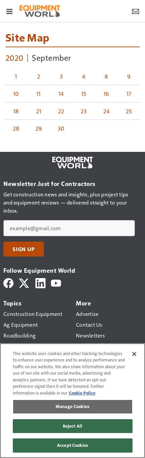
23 (84, 111)
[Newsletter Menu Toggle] (136, 10)
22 (61, 111)
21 (38, 111)
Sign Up (23, 249)
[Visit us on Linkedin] (40, 282)
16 (106, 93)
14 (61, 93)
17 (129, 93)
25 (129, 111)
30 (61, 128)
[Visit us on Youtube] (56, 282)
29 (38, 128)
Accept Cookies (72, 445)
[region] (72, 400)
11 (38, 93)
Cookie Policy (82, 393)
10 (16, 93)
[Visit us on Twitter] (24, 282)
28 (16, 128)
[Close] (134, 354)
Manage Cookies (72, 406)
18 (16, 111)
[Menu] (9, 10)
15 (84, 93)
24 (106, 111)
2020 (14, 57)
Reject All (72, 426)
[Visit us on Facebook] (8, 282)
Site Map (27, 37)
